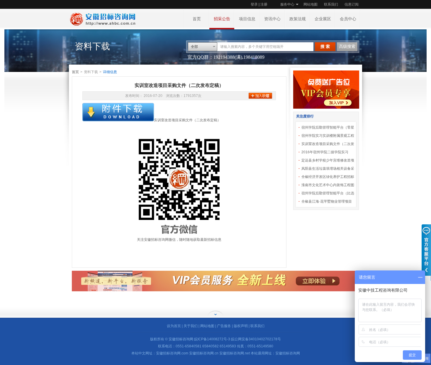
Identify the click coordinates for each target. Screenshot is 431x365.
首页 (197, 19)
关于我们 (191, 326)
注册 (263, 4)
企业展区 (323, 19)
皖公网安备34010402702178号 (256, 339)
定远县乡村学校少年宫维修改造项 (327, 160)
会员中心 (348, 19)
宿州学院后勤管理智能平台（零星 (327, 127)
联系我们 (331, 4)
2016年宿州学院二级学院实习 (324, 152)
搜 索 (325, 46)
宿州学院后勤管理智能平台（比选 (327, 193)
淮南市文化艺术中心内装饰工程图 (327, 185)
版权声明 (241, 326)
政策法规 (297, 19)
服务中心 (287, 4)
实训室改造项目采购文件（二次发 (327, 144)
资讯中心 (272, 19)
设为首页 (174, 326)
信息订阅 (352, 4)
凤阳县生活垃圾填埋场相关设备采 (327, 168)
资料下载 (91, 72)
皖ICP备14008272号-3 (212, 339)
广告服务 (224, 326)
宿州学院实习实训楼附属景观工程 (327, 136)
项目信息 (247, 19)
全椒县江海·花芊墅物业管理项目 (326, 201)
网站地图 (310, 4)
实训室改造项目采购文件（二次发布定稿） (187, 120)
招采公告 (222, 19)
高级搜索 (347, 46)
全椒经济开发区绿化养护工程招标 (327, 177)
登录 (254, 4)
